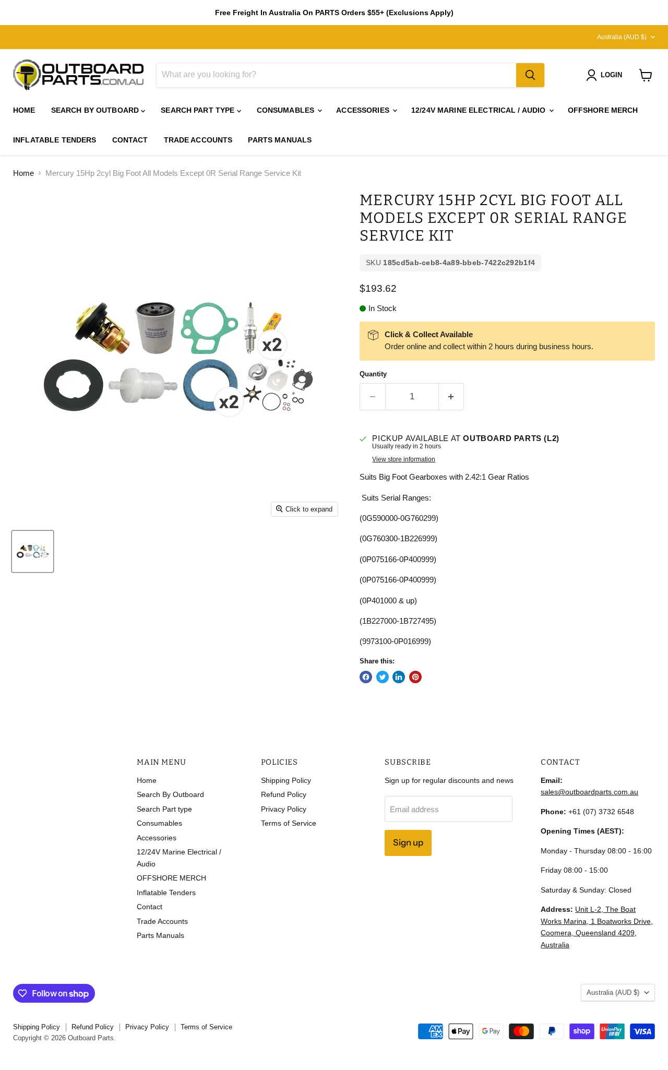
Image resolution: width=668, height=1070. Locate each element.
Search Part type (198, 110)
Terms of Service (288, 823)
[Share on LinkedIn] (398, 677)
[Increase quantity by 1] (451, 396)
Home (24, 110)
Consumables (287, 110)
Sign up (408, 842)
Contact (130, 140)
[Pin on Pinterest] (415, 677)
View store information (403, 459)
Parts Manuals (280, 140)
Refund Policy (283, 794)
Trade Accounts (198, 140)
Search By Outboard (96, 110)
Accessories (363, 110)
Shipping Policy (286, 780)
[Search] (530, 75)
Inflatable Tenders (55, 140)
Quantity (373, 374)
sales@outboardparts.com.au (589, 792)
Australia (622, 37)
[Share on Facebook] (366, 677)
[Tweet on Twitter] (382, 677)
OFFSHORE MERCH (603, 110)
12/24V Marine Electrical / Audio (479, 110)
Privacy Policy (283, 809)
